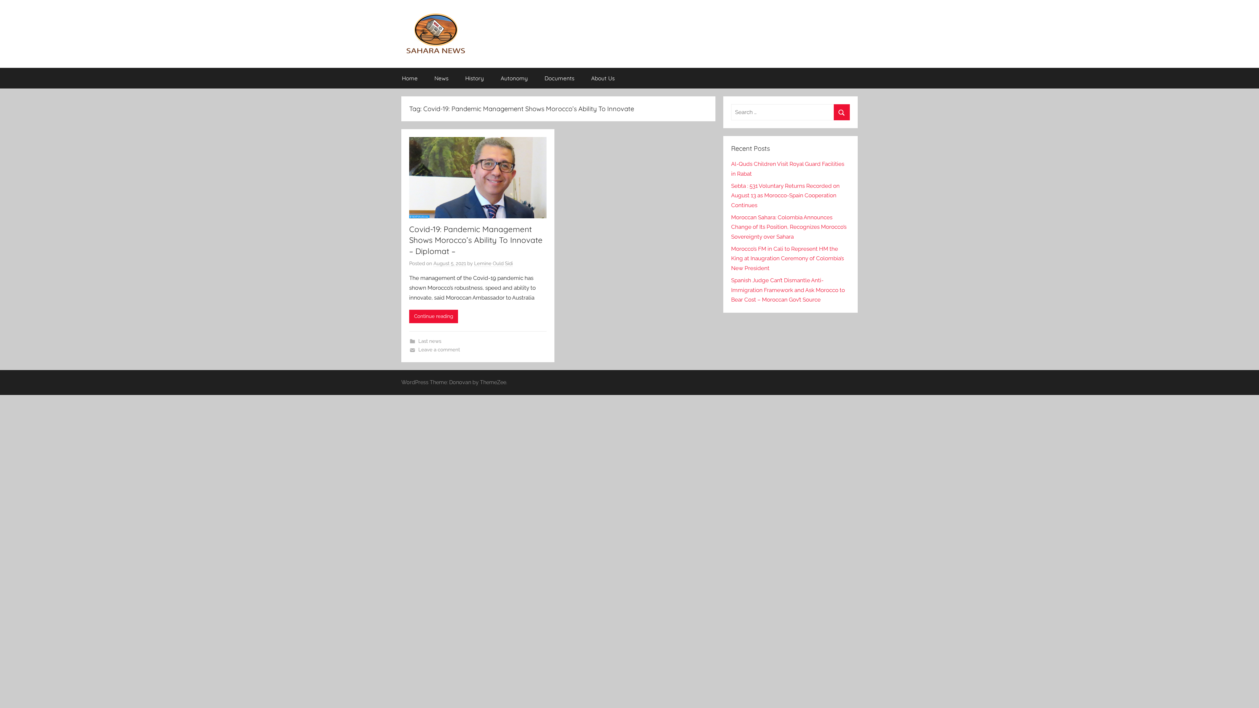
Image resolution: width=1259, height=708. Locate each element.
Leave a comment (439, 350)
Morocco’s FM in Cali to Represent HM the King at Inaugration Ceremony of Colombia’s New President (787, 259)
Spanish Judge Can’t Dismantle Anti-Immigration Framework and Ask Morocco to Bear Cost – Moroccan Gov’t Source (788, 290)
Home (410, 78)
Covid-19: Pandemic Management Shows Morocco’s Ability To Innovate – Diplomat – (476, 240)
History (474, 78)
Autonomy (514, 78)
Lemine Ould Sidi (493, 263)
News (441, 78)
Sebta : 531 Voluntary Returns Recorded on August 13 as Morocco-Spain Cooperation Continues (785, 196)
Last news (429, 341)
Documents (559, 78)
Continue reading (433, 316)
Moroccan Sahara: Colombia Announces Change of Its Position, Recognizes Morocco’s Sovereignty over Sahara (789, 227)
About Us (603, 78)
